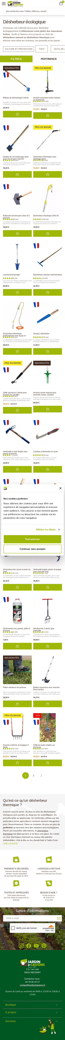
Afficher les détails (46, 529)
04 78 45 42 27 (48, 897)
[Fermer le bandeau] (60, 488)
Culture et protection (18, 49)
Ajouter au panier (17, 114)
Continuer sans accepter (33, 549)
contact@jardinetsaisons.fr (32, 985)
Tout (42, 49)
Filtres (16, 59)
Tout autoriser (32, 539)
